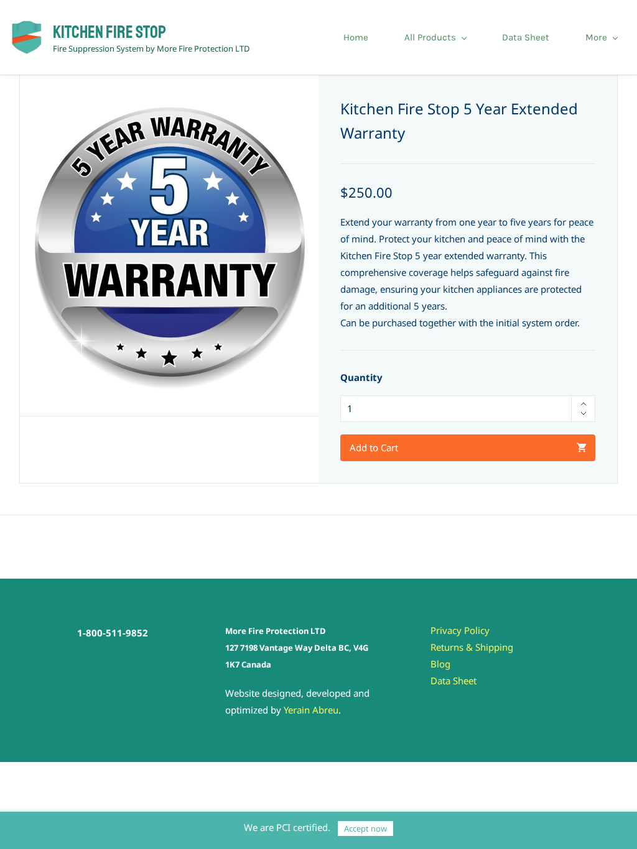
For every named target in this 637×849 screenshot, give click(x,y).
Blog (440, 664)
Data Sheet (453, 680)
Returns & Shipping (471, 647)
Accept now (365, 828)
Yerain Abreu (311, 710)
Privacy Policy (460, 630)
